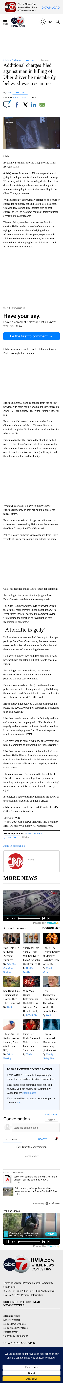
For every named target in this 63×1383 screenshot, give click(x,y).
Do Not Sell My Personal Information (23, 1295)
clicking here (29, 1092)
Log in (46, 1114)
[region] (31, 1160)
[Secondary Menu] (7, 21)
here (19, 1102)
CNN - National (34, 833)
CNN (9, 92)
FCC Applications (44, 1291)
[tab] (12, 1139)
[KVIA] (21, 21)
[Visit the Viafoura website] (52, 1203)
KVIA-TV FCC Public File (18, 1291)
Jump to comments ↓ (14, 845)
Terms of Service (12, 1282)
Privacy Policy (31, 1282)
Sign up (54, 1114)
